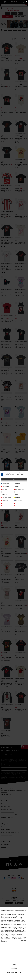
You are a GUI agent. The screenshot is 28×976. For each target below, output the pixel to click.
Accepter (14, 964)
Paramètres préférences (14, 972)
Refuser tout (14, 968)
